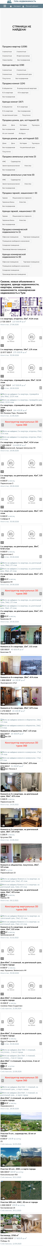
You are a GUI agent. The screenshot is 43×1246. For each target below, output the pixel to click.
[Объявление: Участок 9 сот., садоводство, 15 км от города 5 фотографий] (21, 1131)
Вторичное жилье (23, 56)
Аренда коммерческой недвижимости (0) (14, 255)
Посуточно (6, 78)
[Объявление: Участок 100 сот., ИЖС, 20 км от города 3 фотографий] (21, 1200)
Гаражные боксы (8, 202)
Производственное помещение (14, 249)
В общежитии (7, 88)
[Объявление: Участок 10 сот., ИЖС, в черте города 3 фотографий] (21, 1167)
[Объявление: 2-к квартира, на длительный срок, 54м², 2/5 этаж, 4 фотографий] (21, 602)
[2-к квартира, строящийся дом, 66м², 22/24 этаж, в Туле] (21, 396)
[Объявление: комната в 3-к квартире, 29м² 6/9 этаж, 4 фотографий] (21, 706)
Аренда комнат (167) (12, 102)
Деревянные (24, 129)
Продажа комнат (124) (13, 83)
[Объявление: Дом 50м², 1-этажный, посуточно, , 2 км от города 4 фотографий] (21, 1052)
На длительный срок (24, 74)
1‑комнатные (7, 51)
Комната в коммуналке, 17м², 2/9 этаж (18, 763)
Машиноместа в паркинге (22, 198)
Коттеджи (23, 125)
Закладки (17, 6)
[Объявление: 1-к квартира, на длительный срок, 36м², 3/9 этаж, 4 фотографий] (10, 509)
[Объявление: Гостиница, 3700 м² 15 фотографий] (21, 1233)
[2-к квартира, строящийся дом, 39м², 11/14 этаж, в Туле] (10, 378)
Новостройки (7, 60)
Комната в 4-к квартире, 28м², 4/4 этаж (19, 677)
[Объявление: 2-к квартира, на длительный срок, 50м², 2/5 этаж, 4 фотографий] (21, 565)
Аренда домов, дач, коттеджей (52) (20, 138)
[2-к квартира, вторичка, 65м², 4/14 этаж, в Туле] (21, 433)
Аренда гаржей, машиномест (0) (18, 211)
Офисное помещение (10, 237)
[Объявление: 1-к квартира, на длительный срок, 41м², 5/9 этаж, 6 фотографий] (10, 473)
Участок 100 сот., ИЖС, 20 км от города (19, 1202)
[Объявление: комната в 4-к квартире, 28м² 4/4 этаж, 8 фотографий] (21, 675)
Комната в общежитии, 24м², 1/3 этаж (18, 731)
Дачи (13, 125)
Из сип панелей (8, 133)
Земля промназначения (11, 166)
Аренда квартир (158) (13, 65)
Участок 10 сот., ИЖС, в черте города (18, 1169)
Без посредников (23, 60)
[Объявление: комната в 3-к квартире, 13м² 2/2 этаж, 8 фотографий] (21, 644)
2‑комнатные (21, 51)
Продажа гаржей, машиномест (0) (19, 193)
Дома (4, 125)
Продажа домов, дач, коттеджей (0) (20, 120)
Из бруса (22, 133)
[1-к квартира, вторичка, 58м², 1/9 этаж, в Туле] (10, 347)
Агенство (27, 166)
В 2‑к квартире (7, 92)
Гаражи (5, 198)
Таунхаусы (36, 125)
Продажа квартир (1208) (14, 47)
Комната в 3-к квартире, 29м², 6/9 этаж (19, 708)
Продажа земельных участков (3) (19, 157)
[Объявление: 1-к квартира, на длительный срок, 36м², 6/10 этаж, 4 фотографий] (10, 544)
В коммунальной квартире (27, 88)
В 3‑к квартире (23, 92)
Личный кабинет (32, 6)
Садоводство (16, 161)
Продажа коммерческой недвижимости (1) (14, 230)
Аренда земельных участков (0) (18, 175)
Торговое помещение (31, 237)
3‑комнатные (7, 56)
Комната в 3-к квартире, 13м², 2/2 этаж (18, 647)
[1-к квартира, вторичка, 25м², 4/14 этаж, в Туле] (10, 316)
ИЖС (4, 161)
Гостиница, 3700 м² (9, 1236)
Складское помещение (10, 245)
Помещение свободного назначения (15, 241)
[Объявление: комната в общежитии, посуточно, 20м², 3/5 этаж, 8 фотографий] (21, 863)
